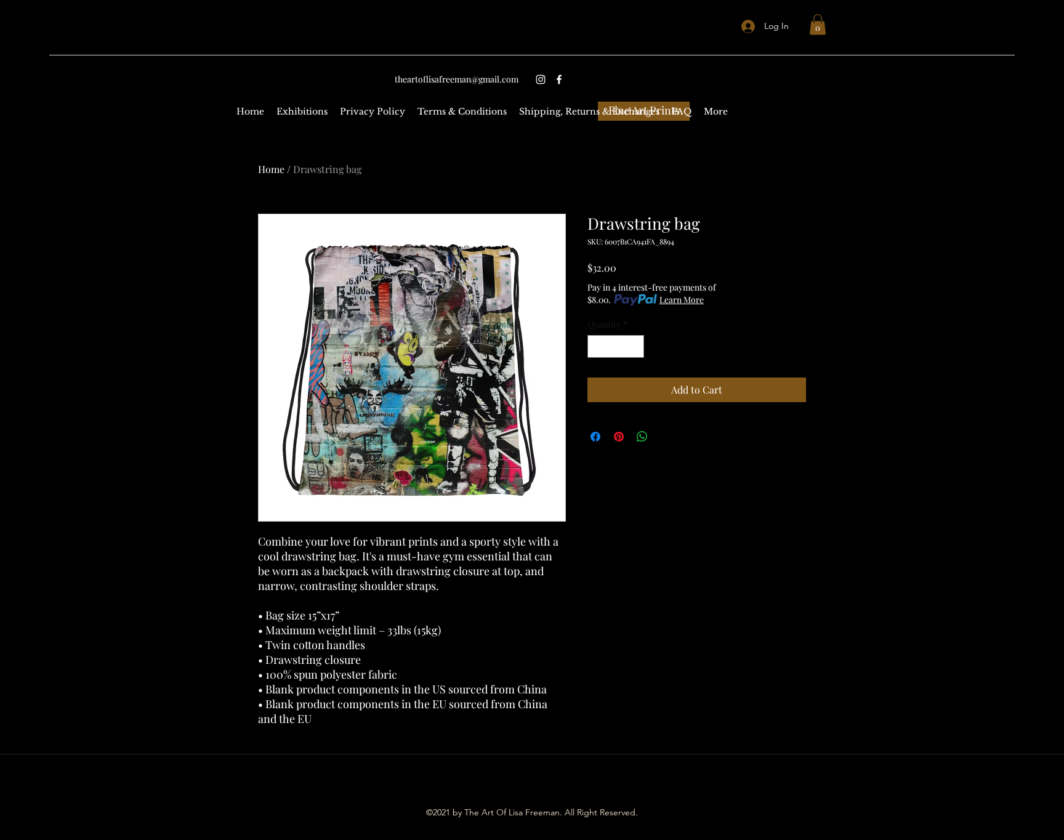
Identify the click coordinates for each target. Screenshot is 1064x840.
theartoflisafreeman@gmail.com (456, 79)
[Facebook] (559, 79)
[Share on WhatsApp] (642, 436)
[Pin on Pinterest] (618, 436)
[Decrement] (597, 346)
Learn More (681, 299)
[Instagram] (540, 79)
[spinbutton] (616, 346)
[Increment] (634, 346)
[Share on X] (665, 436)
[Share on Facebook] (595, 436)
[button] (817, 24)
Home (271, 169)
